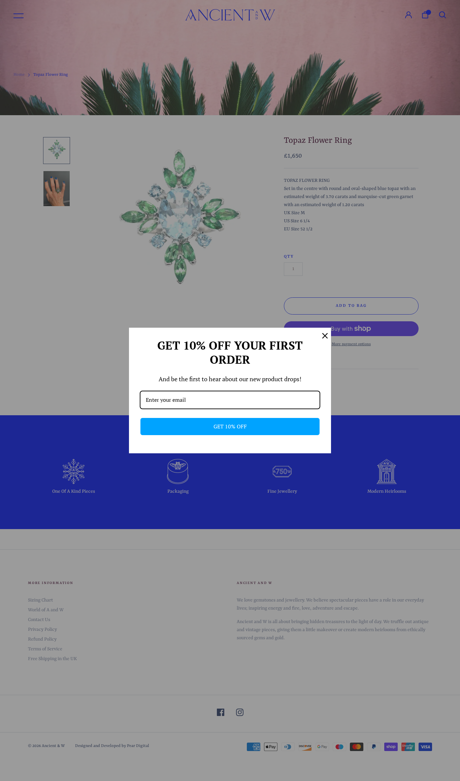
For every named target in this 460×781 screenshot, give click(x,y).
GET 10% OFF (230, 426)
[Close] (323, 336)
